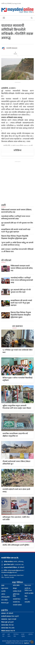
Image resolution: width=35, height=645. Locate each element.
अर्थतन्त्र (3, 594)
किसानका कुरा (5, 603)
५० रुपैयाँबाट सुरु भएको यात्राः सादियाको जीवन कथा (17, 351)
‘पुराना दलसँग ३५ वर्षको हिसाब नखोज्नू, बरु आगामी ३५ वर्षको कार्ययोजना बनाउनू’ (17, 243)
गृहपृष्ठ (2, 585)
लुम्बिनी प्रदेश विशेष (16, 595)
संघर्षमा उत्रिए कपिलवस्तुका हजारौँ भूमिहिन (16, 545)
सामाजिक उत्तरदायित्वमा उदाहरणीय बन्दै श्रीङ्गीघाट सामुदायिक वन (15, 434)
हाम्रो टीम (3, 635)
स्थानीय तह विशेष (29, 593)
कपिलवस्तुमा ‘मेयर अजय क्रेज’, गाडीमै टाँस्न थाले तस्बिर (16, 518)
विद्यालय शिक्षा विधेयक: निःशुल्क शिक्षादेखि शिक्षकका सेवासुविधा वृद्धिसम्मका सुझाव (14, 237)
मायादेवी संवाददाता (11, 48)
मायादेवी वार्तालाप (17, 605)
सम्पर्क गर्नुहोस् (23, 635)
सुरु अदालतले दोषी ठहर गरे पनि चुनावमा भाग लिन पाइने (17, 224)
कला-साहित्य (4, 600)
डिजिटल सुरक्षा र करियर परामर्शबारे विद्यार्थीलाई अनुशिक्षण (17, 379)
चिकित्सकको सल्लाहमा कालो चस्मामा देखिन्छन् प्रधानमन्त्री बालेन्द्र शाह (16, 211)
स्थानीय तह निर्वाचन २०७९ (28, 589)
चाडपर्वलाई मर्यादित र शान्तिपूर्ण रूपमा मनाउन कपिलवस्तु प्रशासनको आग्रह (15, 217)
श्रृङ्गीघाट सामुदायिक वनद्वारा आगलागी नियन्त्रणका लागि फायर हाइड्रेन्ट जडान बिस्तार (17, 407)
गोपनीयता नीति (15, 635)
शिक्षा (26, 596)
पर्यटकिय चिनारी (17, 591)
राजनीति (3, 591)
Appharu (26, 643)
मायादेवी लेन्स (16, 602)
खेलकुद (15, 588)
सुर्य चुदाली (7, 622)
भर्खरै (3, 205)
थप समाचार (17, 326)
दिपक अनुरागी (10, 616)
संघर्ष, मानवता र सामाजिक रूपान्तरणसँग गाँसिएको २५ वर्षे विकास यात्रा (17, 250)
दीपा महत (7, 625)
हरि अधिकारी (7, 613)
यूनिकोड (30, 634)
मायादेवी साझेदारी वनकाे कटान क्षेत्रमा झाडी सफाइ (16, 490)
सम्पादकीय (27, 602)
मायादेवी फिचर (16, 599)
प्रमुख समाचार (4, 588)
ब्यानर (26, 599)
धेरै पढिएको (6, 260)
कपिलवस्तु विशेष (5, 597)
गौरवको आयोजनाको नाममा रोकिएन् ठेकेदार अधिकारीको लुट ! (16, 462)
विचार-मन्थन (28, 585)
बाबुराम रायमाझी (8, 619)
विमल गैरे (8, 631)
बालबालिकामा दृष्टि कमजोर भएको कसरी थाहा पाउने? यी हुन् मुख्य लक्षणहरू (15, 230)
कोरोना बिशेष (16, 585)
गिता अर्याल (7, 628)
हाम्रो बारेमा (9, 635)
